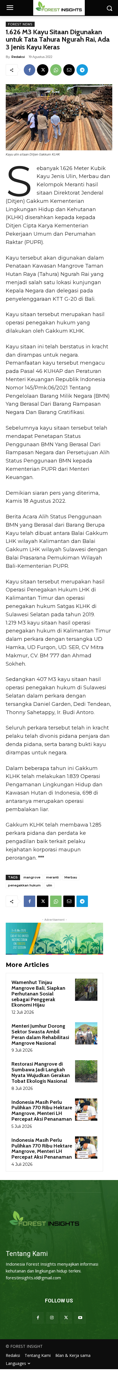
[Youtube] (80, 1317)
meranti (52, 877)
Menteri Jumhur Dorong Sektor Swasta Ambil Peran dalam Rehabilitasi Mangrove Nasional (40, 1034)
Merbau (70, 877)
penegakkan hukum (24, 885)
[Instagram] (52, 1317)
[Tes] (59, 1219)
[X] (42, 70)
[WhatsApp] (56, 70)
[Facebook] (29, 70)
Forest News (20, 24)
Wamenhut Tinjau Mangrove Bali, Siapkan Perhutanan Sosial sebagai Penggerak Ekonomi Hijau (38, 993)
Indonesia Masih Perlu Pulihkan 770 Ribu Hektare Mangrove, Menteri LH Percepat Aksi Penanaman (41, 1110)
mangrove (31, 877)
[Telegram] (82, 70)
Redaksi (18, 57)
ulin (49, 885)
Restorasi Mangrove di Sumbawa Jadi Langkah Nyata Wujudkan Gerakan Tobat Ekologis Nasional (40, 1072)
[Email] (69, 70)
